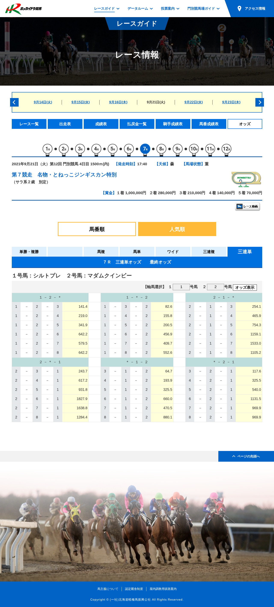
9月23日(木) (231, 102)
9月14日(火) (43, 102)
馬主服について (107, 589)
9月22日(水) (194, 102)
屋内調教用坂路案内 (163, 589)
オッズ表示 (245, 287)
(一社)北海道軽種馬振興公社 (130, 599)
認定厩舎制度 (134, 589)
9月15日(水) (80, 102)
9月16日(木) (118, 102)
